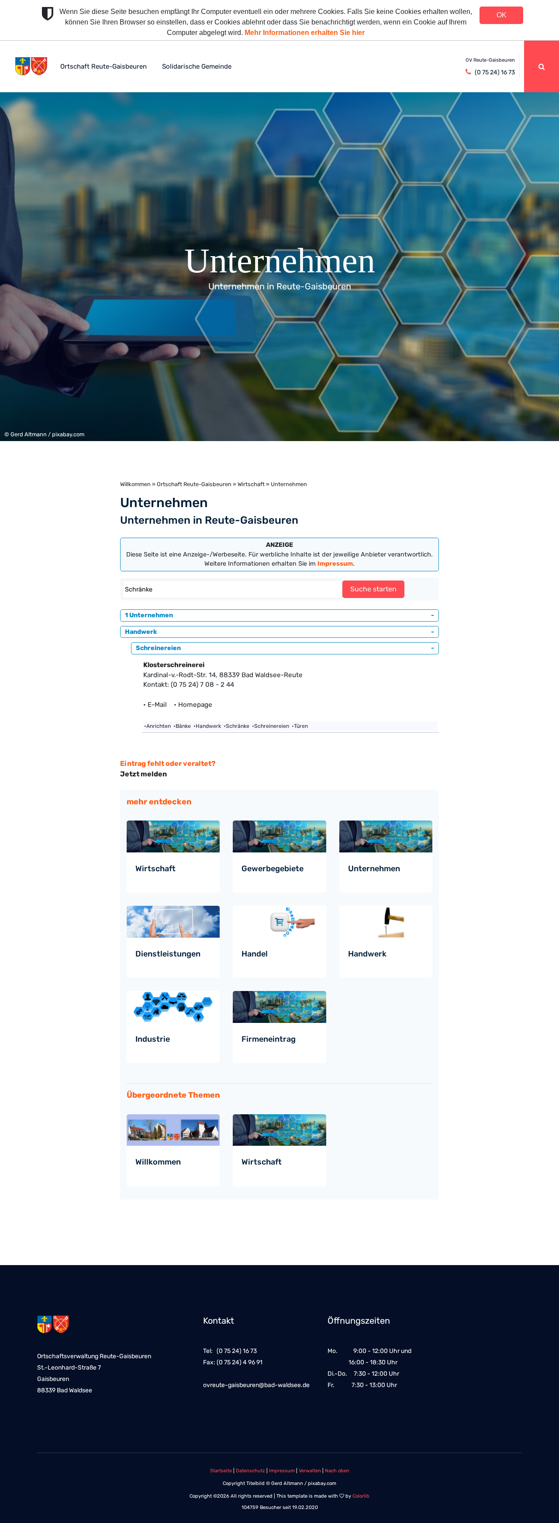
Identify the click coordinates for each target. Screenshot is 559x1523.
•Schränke (236, 726)
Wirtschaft (251, 484)
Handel (255, 954)
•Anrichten (157, 726)
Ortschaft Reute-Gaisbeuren (103, 66)
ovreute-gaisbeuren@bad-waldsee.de (256, 1385)
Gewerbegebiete (273, 868)
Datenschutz (250, 1471)
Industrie (152, 1039)
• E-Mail (157, 705)
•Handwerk (207, 726)
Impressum (282, 1471)
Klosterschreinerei (173, 665)
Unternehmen (374, 868)
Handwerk (367, 954)
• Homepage (193, 705)
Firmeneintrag (269, 1039)
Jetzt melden (143, 774)
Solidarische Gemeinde (196, 66)
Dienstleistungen (167, 954)
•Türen (300, 726)
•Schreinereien (270, 726)
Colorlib (360, 1496)
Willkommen (135, 484)
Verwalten (310, 1471)
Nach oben (337, 1471)
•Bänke (182, 726)
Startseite (221, 1471)
